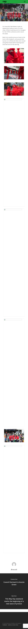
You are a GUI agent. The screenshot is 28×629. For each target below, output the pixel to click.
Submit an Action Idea (13, 625)
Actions (14, 8)
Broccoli (9, 15)
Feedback (5, 625)
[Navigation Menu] (24, 1)
